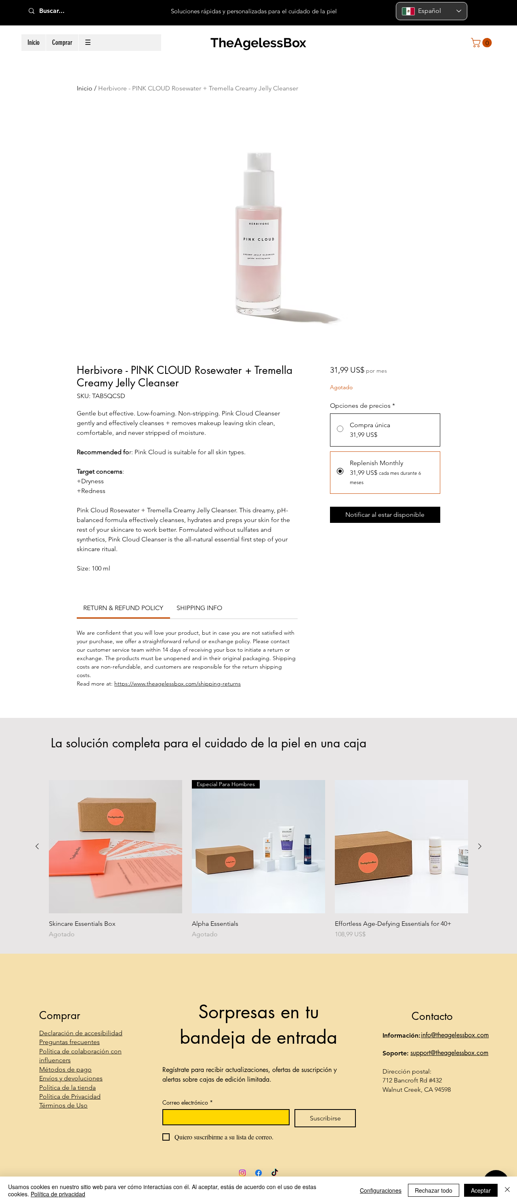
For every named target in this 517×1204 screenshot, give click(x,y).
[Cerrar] (507, 1190)
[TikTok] (274, 1172)
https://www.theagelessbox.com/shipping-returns (177, 683)
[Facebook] (258, 1172)
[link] (123, 608)
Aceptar (481, 1190)
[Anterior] (37, 846)
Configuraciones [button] (380, 1190)
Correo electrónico (187, 1102)
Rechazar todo (433, 1190)
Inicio (84, 88)
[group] (258, 860)
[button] (62, 42)
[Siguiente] (480, 846)
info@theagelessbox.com (455, 1035)
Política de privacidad (58, 1194)
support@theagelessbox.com (449, 1053)
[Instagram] (242, 1172)
